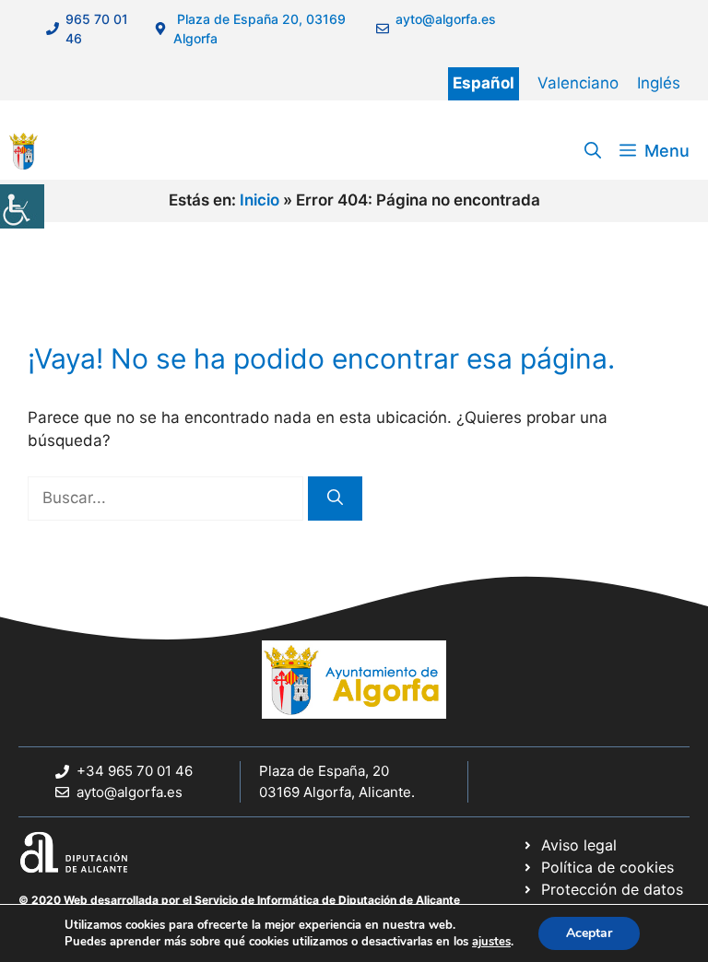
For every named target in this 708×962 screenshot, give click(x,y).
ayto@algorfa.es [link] (130, 792)
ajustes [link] (491, 941)
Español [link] (483, 83)
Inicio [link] (259, 200)
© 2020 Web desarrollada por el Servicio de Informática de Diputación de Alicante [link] (239, 900)
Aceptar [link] (589, 933)
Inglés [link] (658, 83)
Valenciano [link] (578, 83)
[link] (22, 206)
